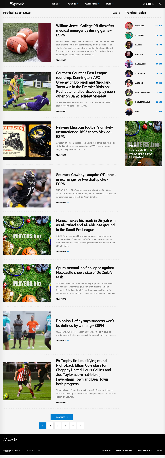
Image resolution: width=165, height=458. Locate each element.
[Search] (160, 4)
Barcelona (140, 64)
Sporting (139, 35)
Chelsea (139, 54)
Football (139, 26)
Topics (55, 4)
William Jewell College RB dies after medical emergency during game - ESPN (85, 30)
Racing (138, 45)
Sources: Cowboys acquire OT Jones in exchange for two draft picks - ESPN (85, 179)
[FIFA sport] (129, 112)
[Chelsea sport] (129, 54)
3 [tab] (139, 162)
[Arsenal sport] (129, 83)
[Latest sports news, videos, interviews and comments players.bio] (17, 4)
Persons (72, 4)
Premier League (142, 102)
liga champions (142, 92)
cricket (132, 146)
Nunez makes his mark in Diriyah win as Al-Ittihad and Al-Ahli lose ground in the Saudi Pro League (86, 225)
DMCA (159, 451)
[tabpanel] (143, 143)
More (108, 4)
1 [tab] (130, 162)
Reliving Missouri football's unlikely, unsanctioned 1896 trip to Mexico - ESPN (84, 132)
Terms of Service (124, 451)
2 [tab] (134, 162)
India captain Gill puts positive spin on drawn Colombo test (141, 154)
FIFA (137, 112)
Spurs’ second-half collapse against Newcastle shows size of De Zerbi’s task (85, 272)
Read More (61, 60)
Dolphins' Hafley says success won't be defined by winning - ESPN (85, 323)
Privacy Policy (145, 451)
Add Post (106, 451)
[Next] (80, 425)
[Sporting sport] (129, 35)
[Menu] (5, 4)
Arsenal (139, 83)
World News (91, 4)
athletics (140, 73)
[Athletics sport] (129, 73)
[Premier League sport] (129, 102)
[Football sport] (129, 26)
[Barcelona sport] (129, 64)
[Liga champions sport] (129, 92)
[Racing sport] (129, 45)
